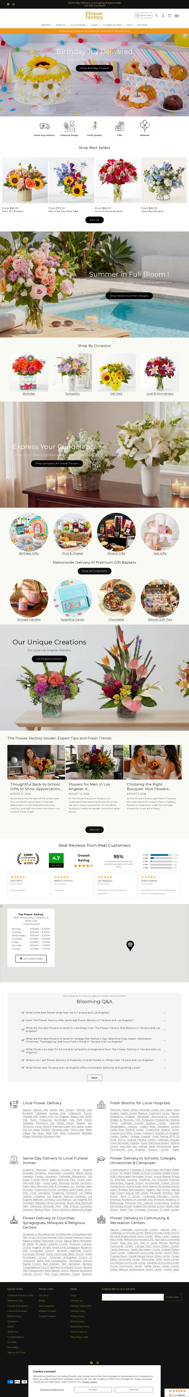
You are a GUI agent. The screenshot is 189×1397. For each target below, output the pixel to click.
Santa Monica (43, 1126)
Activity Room (118, 1186)
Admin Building (119, 1189)
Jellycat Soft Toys (160, 619)
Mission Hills (77, 1116)
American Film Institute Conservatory (147, 1202)
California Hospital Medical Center (143, 1123)
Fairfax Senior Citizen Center (161, 1266)
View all (94, 219)
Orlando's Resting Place (36, 1209)
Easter (10, 1326)
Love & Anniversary (160, 393)
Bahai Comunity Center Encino (162, 1232)
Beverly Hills (84, 1109)
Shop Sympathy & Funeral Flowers (57, 463)
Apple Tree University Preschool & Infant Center (149, 1209)
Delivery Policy (78, 1311)
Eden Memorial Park (62, 1179)
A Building (135, 1169)
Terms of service (78, 1332)
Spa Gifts (160, 553)
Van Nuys (38, 1133)
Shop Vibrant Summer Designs (129, 295)
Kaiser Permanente (160, 1146)
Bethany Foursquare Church (66, 1267)
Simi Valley (77, 1126)
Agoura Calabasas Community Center (134, 1229)
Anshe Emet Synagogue (66, 1247)
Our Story (44, 1295)
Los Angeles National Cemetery (66, 1196)
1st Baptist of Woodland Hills (39, 1234)
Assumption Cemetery (61, 1173)
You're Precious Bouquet (109, 211)
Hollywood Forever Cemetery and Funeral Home (63, 1189)
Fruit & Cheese (72, 553)
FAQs (73, 1295)
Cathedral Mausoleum (72, 1176)
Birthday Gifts (29, 553)
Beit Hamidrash (71, 1263)
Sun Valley (34, 1129)
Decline (134, 1389)
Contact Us (76, 1300)
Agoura (27, 1109)
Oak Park (76, 1119)
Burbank (28, 1113)
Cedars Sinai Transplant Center (159, 1126)
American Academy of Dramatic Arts (131, 1199)
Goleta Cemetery (81, 1183)
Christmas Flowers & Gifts (20, 1295)
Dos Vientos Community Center (128, 1262)
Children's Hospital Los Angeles (161, 1133)
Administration (137, 1189)
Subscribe (172, 1297)
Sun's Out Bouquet (12, 211)
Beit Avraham (51, 1263)
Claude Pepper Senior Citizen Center (149, 1256)
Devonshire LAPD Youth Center (160, 1259)
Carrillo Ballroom (119, 1249)
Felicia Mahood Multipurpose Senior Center (136, 1269)
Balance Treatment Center (154, 1113)
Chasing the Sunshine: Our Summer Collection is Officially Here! (94, 31)
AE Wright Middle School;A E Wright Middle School (149, 1173)
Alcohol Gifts (116, 553)
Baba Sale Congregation (52, 1260)
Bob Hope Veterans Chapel (62, 1274)
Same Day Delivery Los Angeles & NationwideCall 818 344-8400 (94, 4)
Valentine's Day (15, 1300)
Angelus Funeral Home (65, 1169)
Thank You (12, 1332)
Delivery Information (81, 1306)
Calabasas (41, 1113)
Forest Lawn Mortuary (55, 1183)
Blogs (42, 1300)
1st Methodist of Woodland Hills (74, 1234)
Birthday (29, 393)
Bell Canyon (66, 1109)
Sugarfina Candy (72, 619)
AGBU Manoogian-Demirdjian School (131, 1176)
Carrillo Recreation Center (145, 1249)
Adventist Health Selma (124, 1109)
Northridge (60, 1119)
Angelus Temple (41, 1247)
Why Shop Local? (79, 1337)
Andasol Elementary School (148, 1206)
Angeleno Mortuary (35, 1169)
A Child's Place (150, 1169)
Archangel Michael (33, 1254)
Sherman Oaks (61, 1126)
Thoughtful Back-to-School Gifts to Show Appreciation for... (35, 786)
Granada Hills (30, 1116)
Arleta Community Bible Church (65, 1254)
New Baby (12, 1347)
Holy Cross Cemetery (36, 1192)
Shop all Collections (94, 571)
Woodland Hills (51, 1136)
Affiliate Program (47, 1311)
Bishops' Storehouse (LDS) (139, 1239)
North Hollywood (40, 1119)
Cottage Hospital (140, 1136)
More (95, 1077)
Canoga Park (57, 1113)
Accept (93, 1389)
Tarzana (45, 1129)
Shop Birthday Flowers (94, 68)
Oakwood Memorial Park (45, 1206)
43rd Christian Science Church (75, 1237)
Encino (88, 1113)
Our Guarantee (46, 1306)
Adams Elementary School (164, 1186)
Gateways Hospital (168, 1139)
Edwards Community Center (163, 1262)
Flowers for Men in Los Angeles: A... (89, 786)
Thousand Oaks (60, 1129)
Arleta (53, 1109)
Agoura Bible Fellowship (78, 1240)
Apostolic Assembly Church (74, 1250)
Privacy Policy (89, 1381)
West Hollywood (69, 1133)
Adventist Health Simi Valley (155, 1109)
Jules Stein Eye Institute (133, 1146)
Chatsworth (74, 1113)
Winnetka (36, 1136)
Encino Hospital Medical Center (137, 1139)
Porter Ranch (65, 1123)
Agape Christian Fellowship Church (43, 1240)
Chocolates (116, 619)
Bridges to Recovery (122, 1119)
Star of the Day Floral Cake (63, 211)
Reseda (81, 1123)
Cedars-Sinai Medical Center (127, 1129)
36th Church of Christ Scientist (40, 1237)
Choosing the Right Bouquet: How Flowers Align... (147, 786)
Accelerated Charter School (162, 1183)
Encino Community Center (126, 1266)
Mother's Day (14, 1316)
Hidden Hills (46, 1116)
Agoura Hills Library (137, 1192)
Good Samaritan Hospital (124, 1143)
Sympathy (73, 393)
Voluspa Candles (29, 619)
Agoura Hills (40, 1109)
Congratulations (15, 1337)
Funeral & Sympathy (17, 1306)
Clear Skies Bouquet (152, 211)
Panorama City (45, 1123)
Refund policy (77, 1321)
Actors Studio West (137, 1186)
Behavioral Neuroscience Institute (158, 1116)
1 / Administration (119, 1169)
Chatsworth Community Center (144, 1252)
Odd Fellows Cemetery (77, 1206)
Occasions (12, 1321)
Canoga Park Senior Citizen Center (157, 1246)
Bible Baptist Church (57, 1270)
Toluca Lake (77, 1129)
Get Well (116, 393)
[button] (156, 15)
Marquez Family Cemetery (50, 1202)
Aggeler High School (158, 1189)
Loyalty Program (47, 1316)
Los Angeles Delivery (49, 658)
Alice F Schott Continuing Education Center (150, 1196)
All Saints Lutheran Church (51, 1244)
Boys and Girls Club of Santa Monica (143, 1242)
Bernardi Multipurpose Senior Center (131, 1236)
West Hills (52, 1133)
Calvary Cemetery (46, 1176)
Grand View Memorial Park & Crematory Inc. (48, 1186)
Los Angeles (61, 1116)
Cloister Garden (119, 1136)
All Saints (28, 1244)
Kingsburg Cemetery (64, 1192)
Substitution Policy (80, 1326)
